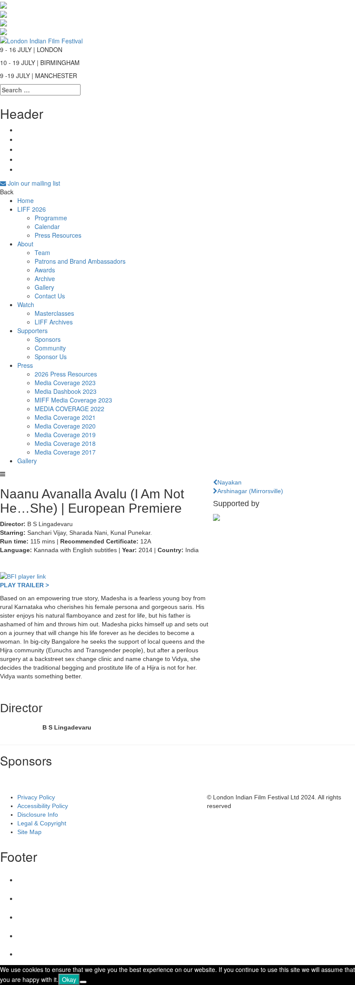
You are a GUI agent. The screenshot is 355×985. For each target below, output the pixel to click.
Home (25, 200)
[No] (83, 982)
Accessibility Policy (42, 805)
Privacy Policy (36, 797)
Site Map (29, 831)
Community (50, 348)
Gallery (44, 287)
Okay (69, 979)
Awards (45, 269)
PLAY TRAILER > (24, 585)
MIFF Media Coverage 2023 (73, 400)
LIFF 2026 (31, 209)
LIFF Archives (54, 321)
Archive (45, 278)
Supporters (32, 330)
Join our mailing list (33, 183)
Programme (51, 217)
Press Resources (58, 235)
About (25, 243)
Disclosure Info (37, 814)
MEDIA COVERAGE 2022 (69, 408)
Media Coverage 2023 (65, 382)
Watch (25, 304)
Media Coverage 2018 (65, 443)
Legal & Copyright (41, 823)
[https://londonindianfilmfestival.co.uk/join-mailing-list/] (41, 39)
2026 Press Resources (66, 374)
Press (25, 365)
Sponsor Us (51, 356)
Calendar (47, 226)
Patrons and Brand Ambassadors (80, 261)
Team (42, 252)
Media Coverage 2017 (65, 452)
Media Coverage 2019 (65, 434)
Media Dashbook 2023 (66, 391)
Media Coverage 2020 (65, 426)
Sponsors (48, 339)
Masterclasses (54, 313)
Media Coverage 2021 (65, 417)
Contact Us (50, 295)
